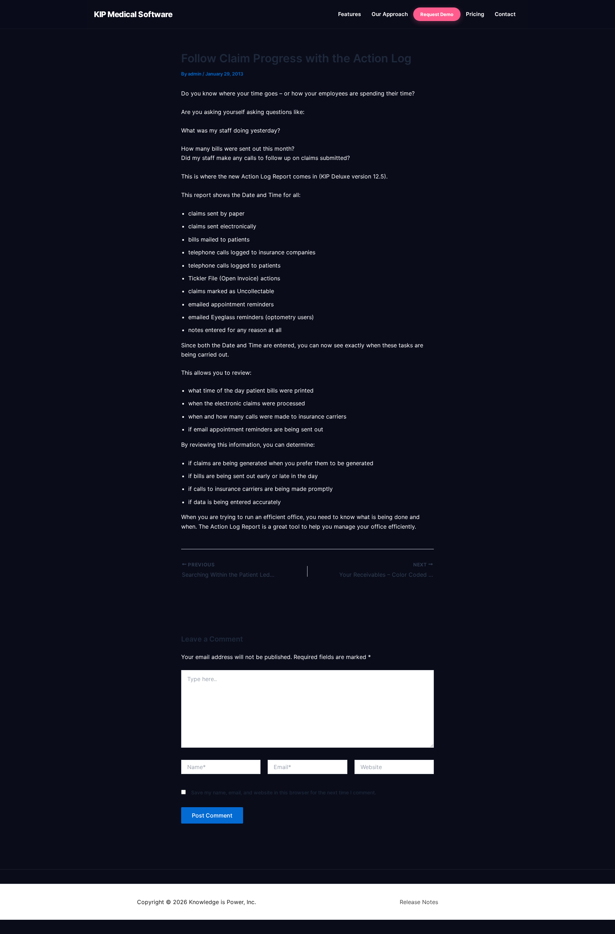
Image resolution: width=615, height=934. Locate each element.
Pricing (475, 14)
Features (349, 14)
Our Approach (390, 14)
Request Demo (436, 14)
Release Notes (419, 902)
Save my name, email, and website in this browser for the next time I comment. (283, 792)
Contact (505, 14)
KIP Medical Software (133, 14)
